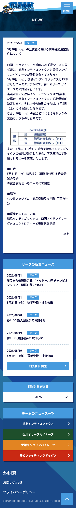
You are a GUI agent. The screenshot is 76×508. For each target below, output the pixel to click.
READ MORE (38, 366)
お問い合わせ (12, 482)
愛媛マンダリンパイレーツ (38, 445)
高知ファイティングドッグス (38, 455)
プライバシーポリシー (19, 492)
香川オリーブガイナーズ (38, 434)
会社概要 (9, 473)
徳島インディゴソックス (38, 423)
